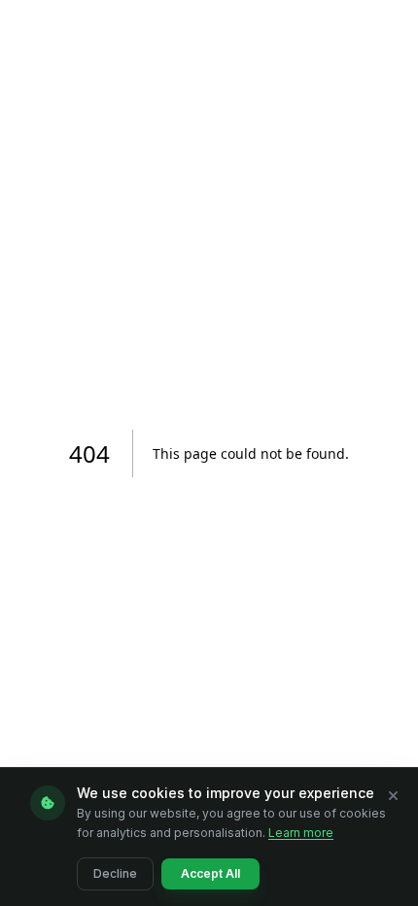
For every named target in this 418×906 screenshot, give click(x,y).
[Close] (393, 795)
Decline (115, 873)
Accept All (210, 873)
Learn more (300, 832)
